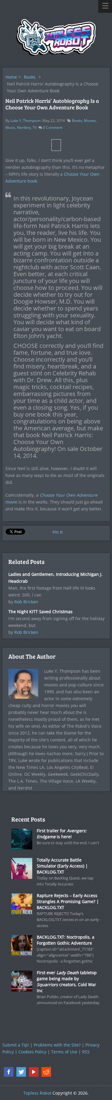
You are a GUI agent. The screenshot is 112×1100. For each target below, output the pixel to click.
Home (11, 77)
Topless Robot (37, 1093)
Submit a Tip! (15, 1045)
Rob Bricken (26, 602)
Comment (52, 127)
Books (30, 77)
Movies (90, 120)
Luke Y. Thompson (25, 120)
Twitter (21, 1072)
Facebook (8, 1072)
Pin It (58, 532)
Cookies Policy (32, 1052)
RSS (86, 1052)
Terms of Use (64, 1052)
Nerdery (24, 127)
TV (35, 127)
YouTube (34, 1072)
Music (10, 127)
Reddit (46, 1072)
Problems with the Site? (57, 1045)
